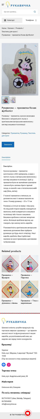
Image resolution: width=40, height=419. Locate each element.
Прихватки (15, 133)
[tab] (6, 157)
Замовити (8, 145)
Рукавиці (23, 133)
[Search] (34, 11)
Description (6, 157)
